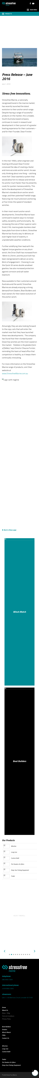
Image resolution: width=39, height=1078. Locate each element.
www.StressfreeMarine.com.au (15, 373)
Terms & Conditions (8, 1016)
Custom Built (6, 1051)
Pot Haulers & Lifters (9, 1062)
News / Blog (6, 1013)
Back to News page (9, 530)
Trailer (4, 1059)
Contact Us (5, 1038)
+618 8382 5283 (8, 988)
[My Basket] (36, 2)
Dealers (4, 1029)
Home (4, 1007)
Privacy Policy (6, 1019)
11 (29, 954)
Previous (4, 951)
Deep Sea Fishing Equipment (11, 1065)
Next (34, 951)
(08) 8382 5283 (7, 979)
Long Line (5, 1049)
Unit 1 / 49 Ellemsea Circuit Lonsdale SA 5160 (17, 997)
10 (27, 954)
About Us (5, 1010)
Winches (5, 1046)
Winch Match (6, 1032)
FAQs (3, 1035)
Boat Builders (6, 1026)
